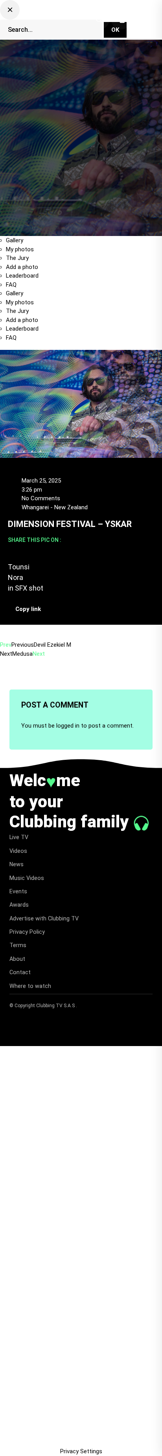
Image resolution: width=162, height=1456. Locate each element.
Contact (20, 972)
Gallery (14, 240)
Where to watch (30, 986)
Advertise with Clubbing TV (44, 918)
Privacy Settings (81, 1451)
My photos (20, 249)
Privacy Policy (27, 932)
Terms (17, 945)
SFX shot (29, 588)
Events (18, 891)
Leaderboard (22, 275)
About (17, 959)
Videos (18, 851)
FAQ (11, 284)
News (16, 864)
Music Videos (26, 878)
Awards (19, 905)
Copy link (28, 609)
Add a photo (22, 267)
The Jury (17, 258)
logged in (67, 725)
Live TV (18, 837)
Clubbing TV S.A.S (56, 1005)
